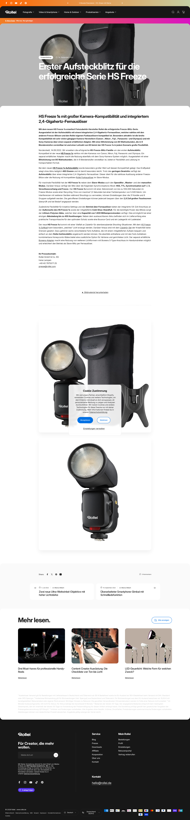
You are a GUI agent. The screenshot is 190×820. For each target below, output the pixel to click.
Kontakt (95, 762)
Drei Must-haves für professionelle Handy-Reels (41, 670)
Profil (120, 743)
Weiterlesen (22, 678)
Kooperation (97, 754)
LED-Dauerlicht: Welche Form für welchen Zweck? (148, 670)
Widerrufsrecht (9, 813)
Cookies (7, 816)
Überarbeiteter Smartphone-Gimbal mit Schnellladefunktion (122, 593)
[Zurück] (68, 3)
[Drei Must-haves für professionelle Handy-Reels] (41, 645)
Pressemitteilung (46, 57)
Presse (95, 743)
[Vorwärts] (122, 3)
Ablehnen (104, 420)
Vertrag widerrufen (126, 754)
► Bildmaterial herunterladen (95, 292)
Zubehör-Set (126, 228)
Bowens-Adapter (46, 240)
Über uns (96, 758)
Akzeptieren (85, 420)
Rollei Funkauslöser (84, 177)
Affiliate (95, 751)
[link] (101, 783)
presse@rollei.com (47, 266)
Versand (36, 813)
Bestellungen (124, 739)
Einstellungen (124, 747)
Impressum (43, 813)
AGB (31, 813)
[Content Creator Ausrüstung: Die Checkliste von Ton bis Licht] (95, 645)
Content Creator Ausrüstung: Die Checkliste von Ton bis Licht (90, 670)
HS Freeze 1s (67, 153)
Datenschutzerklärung (98, 412)
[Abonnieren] (56, 755)
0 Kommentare (146, 574)
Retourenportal (125, 751)
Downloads (97, 747)
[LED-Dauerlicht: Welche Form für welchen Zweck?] (148, 645)
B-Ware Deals (10, 21)
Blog (94, 739)
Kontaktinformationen (54, 813)
